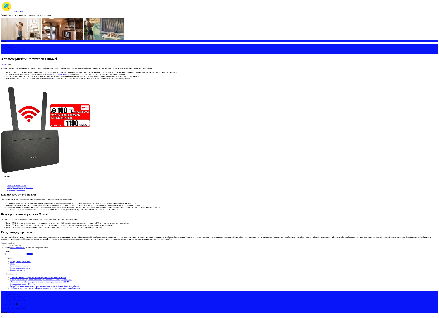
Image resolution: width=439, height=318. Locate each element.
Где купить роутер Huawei (16, 190)
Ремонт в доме (17, 11)
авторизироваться (17, 248)
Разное (3, 64)
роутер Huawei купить (59, 74)
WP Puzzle (11, 312)
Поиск (8, 252)
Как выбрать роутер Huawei (16, 186)
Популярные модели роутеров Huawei (20, 188)
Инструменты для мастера (15, 49)
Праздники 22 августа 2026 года (22, 284)
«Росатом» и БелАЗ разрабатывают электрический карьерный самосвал (38, 278)
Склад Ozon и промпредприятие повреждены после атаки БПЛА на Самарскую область (44, 286)
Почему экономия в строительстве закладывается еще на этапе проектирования (41, 280)
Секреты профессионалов (15, 53)
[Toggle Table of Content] (2, 182)
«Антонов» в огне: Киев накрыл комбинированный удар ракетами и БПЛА (39, 282)
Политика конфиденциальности (13, 308)
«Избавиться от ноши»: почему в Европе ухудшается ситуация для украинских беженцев (45, 288)
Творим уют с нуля (12, 47)
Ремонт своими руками (14, 51)
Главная (8, 45)
